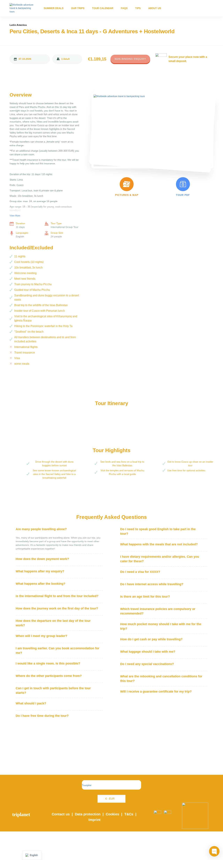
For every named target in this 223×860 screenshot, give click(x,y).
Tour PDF (183, 195)
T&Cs (128, 814)
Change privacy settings (111, 847)
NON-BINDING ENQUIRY (130, 58)
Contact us (61, 814)
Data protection (88, 814)
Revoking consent (111, 852)
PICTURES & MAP (126, 195)
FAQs (124, 8)
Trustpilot (86, 785)
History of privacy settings (111, 841)
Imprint (95, 820)
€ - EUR (110, 798)
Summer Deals (53, 8)
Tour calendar (102, 8)
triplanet (21, 814)
